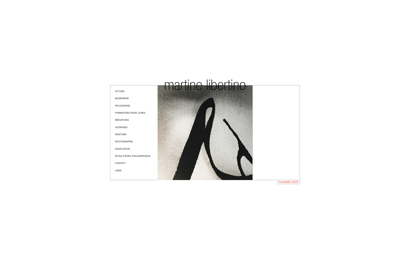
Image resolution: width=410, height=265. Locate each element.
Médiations (122, 120)
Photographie (124, 141)
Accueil (120, 91)
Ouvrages (121, 127)
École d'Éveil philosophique (132, 156)
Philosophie (122, 106)
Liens (118, 170)
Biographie (122, 98)
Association (122, 149)
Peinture (120, 134)
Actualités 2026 (288, 182)
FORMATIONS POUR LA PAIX (130, 113)
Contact (120, 163)
